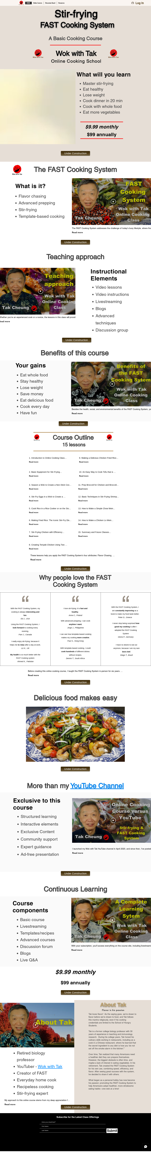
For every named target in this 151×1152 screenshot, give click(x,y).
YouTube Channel (97, 786)
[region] (77, 24)
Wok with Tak (50, 1066)
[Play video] (113, 201)
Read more (77, 232)
